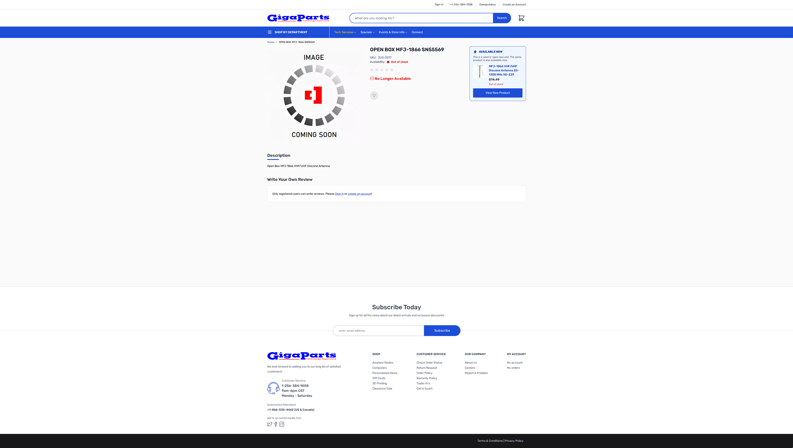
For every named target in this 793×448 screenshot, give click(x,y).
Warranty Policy (427, 378)
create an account (360, 194)
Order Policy (424, 373)
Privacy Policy (514, 441)
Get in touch (425, 388)
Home (270, 42)
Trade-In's (423, 383)
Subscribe (442, 330)
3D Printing (379, 383)
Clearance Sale (382, 388)
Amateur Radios (382, 362)
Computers (379, 368)
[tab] (278, 156)
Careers (470, 368)
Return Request (427, 368)
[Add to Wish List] (374, 95)
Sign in (339, 194)
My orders (513, 368)
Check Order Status (429, 362)
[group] (382, 69)
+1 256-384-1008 (461, 4)
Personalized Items (384, 373)
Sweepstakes (487, 4)
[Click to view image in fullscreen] (314, 97)
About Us (471, 362)
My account (514, 362)
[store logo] (298, 18)
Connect (418, 32)
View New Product (504, 94)
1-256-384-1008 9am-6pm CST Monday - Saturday (297, 391)
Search (502, 18)
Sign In (439, 4)
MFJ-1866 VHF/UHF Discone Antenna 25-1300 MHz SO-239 (504, 70)
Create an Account (514, 4)
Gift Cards (378, 378)
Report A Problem (476, 373)
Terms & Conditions (490, 441)
